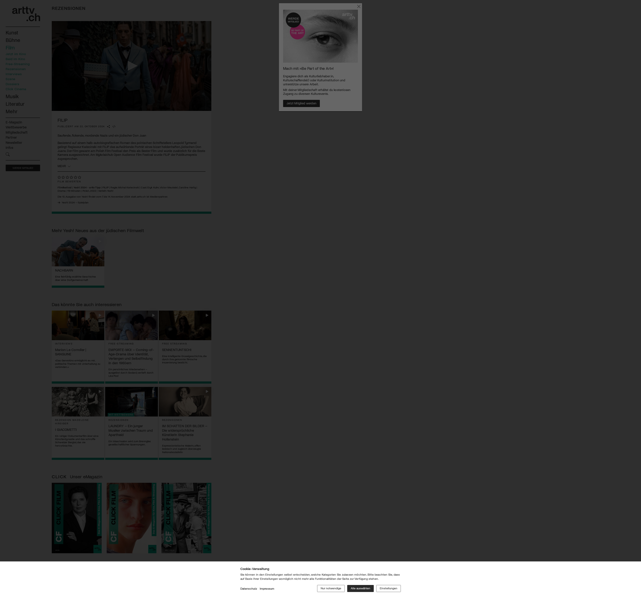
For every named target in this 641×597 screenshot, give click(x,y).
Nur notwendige (331, 588)
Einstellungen (388, 588)
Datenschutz (248, 588)
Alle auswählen (360, 588)
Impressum (267, 588)
